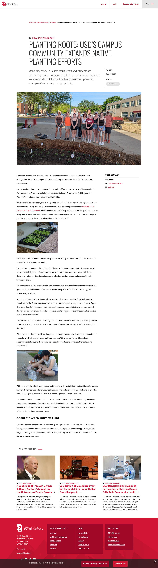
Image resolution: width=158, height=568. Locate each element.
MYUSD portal (114, 533)
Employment (55, 540)
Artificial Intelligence (58, 537)
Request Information (131, 4)
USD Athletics (113, 540)
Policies (53, 548)
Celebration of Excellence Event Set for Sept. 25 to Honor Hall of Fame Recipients (78, 489)
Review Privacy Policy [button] (93, 563)
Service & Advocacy (27, 483)
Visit (114, 4)
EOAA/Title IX (83, 544)
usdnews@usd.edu (115, 183)
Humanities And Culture (43, 38)
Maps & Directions (24, 553)
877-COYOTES (22, 541)
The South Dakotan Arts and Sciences (42, 22)
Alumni (53, 533)
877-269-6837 (22, 544)
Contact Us (21, 549)
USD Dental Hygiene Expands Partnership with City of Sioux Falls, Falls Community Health (120, 489)
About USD (112, 537)
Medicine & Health (112, 483)
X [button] (155, 561)
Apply (103, 4)
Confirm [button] (118, 563)
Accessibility (83, 533)
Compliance (83, 537)
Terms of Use (83, 548)
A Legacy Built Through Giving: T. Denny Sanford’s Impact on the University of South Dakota (34, 489)
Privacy (81, 540)
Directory (54, 544)
